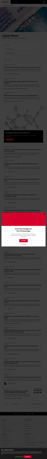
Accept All (27, 456)
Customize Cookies (19, 456)
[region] (23, 453)
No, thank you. (23, 243)
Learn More (23, 240)
